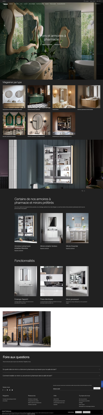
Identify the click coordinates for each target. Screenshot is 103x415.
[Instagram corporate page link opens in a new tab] (7, 390)
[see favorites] (99, 1)
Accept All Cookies (86, 412)
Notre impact (82, 404)
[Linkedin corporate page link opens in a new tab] (12, 390)
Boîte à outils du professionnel (34, 402)
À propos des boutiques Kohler (9, 399)
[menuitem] (11, 3)
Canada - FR (92, 1)
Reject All (78, 412)
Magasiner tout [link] (57, 44)
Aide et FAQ (56, 399)
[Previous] (17, 163)
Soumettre (97, 388)
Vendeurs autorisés (32, 404)
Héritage (81, 402)
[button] (51, 369)
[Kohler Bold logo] (5, 4)
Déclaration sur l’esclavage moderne (87, 406)
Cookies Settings (71, 412)
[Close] (101, 412)
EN (94, 1)
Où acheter (87, 1)
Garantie (55, 404)
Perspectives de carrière (33, 401)
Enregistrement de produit (59, 401)
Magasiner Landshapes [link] (47, 44)
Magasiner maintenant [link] (18, 250)
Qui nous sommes (83, 399)
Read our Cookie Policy (31, 413)
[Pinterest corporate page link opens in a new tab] (9, 390)
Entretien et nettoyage (33, 399)
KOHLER (4, 1)
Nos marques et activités (84, 401)
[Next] (85, 163)
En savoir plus (26, 331)
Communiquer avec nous (59, 402)
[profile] (97, 1)
